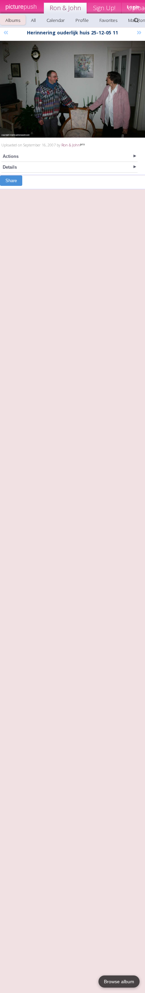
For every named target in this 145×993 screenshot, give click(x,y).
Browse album (119, 981)
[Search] (136, 20)
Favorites (108, 20)
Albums (12, 20)
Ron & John (65, 8)
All (33, 20)
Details (10, 167)
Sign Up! (104, 8)
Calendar (56, 20)
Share (11, 180)
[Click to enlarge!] (72, 89)
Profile (82, 20)
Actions (11, 156)
